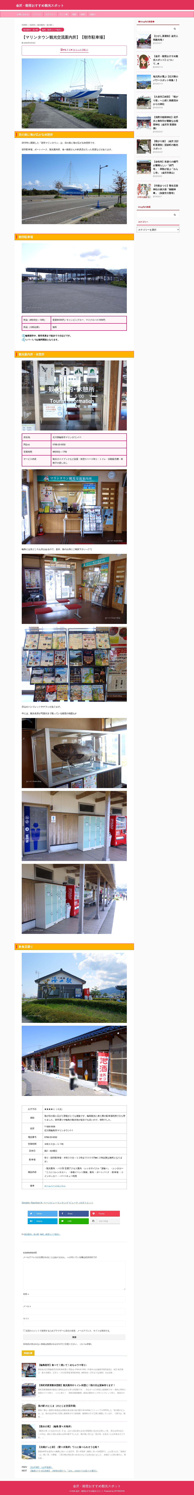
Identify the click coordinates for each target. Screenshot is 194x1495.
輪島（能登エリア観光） (50, 1234)
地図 (74, 14)
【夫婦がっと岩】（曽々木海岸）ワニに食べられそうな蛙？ (68, 1447)
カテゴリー (50, 14)
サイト (26, 1318)
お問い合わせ (23, 14)
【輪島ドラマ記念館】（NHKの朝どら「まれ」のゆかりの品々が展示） (64, 1470)
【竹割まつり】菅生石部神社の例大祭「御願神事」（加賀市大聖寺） (165, 189)
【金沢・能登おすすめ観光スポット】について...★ (165, 60)
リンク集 (64, 14)
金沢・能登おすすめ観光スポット (40, 5)
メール (27, 1306)
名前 (26, 1293)
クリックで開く (80, 49)
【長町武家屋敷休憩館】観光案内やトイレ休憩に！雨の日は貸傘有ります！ (76, 1385)
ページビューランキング (55, 1202)
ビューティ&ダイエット (81, 1202)
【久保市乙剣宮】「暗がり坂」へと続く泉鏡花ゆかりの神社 (165, 100)
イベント (37, 14)
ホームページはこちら (55, 1185)
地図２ (93, 14)
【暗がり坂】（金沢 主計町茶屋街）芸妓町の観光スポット (166, 145)
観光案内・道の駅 (31, 1234)
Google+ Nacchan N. (32, 1202)
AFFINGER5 (119, 1491)
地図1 (83, 14)
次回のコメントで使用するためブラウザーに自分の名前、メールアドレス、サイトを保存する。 (68, 1330)
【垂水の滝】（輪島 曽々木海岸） (55, 1426)
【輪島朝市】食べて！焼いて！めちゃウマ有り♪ (62, 1365)
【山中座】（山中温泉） (41, 1467)
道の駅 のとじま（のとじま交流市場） (57, 1406)
